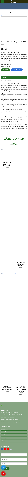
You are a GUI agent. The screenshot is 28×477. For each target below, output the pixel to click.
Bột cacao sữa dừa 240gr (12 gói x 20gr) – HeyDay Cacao (21, 390)
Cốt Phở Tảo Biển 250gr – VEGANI (21, 264)
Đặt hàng (17, 69)
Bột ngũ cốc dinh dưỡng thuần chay (7, 164)
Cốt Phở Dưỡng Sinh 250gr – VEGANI (7, 388)
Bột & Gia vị (17, 12)
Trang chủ (10, 12)
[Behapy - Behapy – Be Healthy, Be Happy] (14, 1)
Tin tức (3, 435)
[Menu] (2, 1)
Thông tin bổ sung (6, 80)
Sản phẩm (4, 432)
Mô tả (4, 77)
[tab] (14, 77)
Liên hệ (3, 441)
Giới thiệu (4, 438)
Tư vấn (5, 69)
